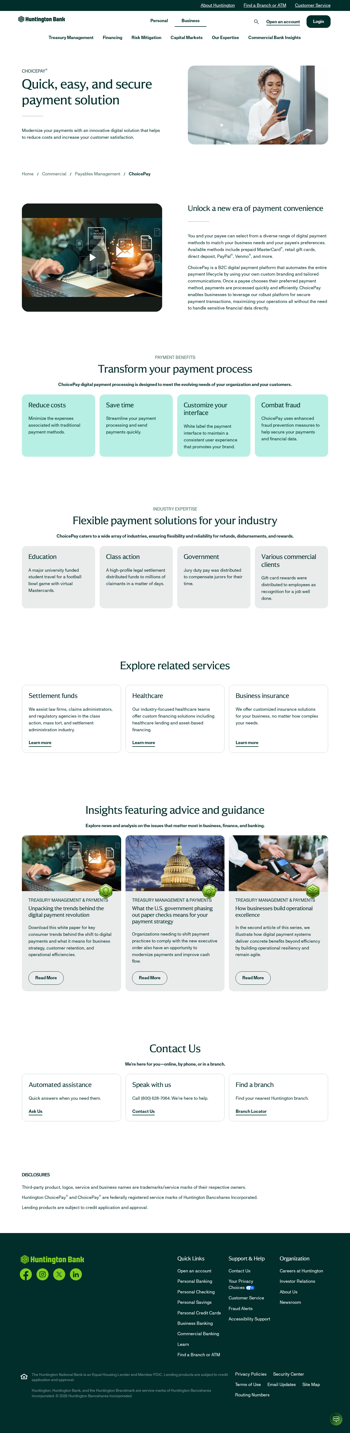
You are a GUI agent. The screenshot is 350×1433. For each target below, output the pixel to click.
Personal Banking (194, 1281)
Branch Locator (251, 1111)
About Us (289, 1292)
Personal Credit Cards (199, 1313)
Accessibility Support (249, 1319)
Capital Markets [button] (187, 38)
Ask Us (35, 1111)
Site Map (311, 1384)
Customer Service (313, 5)
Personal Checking (196, 1292)
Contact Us (143, 1111)
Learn (183, 1344)
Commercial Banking (198, 1334)
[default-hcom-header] (41, 19)
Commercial (54, 174)
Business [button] (191, 21)
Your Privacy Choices (241, 1284)
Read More (46, 978)
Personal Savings (194, 1302)
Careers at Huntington (301, 1271)
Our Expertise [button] (225, 38)
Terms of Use (248, 1384)
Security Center (288, 1374)
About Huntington (218, 5)
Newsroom (290, 1302)
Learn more (40, 743)
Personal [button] (159, 21)
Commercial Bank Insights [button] (274, 38)
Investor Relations (297, 1281)
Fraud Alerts (241, 1309)
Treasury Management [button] (71, 38)
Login (318, 21)
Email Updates (281, 1384)
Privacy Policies (251, 1374)
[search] (256, 21)
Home (28, 174)
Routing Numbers (252, 1395)
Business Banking (195, 1323)
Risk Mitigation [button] (146, 38)
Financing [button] (112, 38)
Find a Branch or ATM (265, 5)
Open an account (283, 22)
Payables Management (97, 174)
